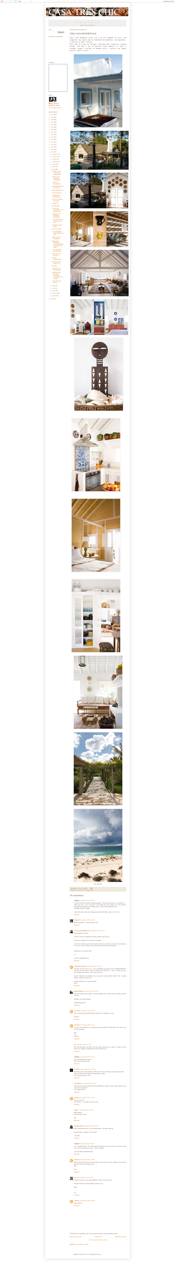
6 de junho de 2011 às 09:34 (88, 1010)
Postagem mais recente (75, 1236)
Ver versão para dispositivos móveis (98, 1240)
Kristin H (76, 920)
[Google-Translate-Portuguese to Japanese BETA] (89, 23)
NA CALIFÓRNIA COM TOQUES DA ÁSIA (58, 233)
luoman (87, 1254)
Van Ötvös (77, 1025)
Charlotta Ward (78, 1126)
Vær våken (77, 1011)
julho (53, 166)
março (54, 290)
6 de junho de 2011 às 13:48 (87, 1057)
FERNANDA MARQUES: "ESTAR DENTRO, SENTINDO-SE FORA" (58, 244)
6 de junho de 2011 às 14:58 (88, 1069)
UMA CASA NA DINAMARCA (56, 269)
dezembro (55, 154)
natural (92, 890)
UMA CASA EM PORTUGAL (56, 262)
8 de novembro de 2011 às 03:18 (84, 1177)
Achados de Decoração (80, 966)
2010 (52, 299)
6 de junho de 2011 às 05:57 (97, 930)
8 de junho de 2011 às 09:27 (87, 1143)
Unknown (76, 1098)
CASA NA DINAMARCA (56, 183)
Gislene (76, 1110)
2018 (52, 134)
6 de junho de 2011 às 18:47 (87, 1097)
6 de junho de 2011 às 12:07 (84, 1044)
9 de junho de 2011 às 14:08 (87, 1159)
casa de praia (80, 890)
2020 (52, 129)
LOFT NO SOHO (56, 229)
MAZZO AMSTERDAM (56, 258)
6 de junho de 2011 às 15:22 (89, 1083)
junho (54, 169)
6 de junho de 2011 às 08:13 (91, 991)
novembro (55, 156)
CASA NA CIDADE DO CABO (57, 200)
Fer (75, 1177)
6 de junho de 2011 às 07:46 (94, 966)
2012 (52, 149)
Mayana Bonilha (78, 991)
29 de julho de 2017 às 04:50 (87, 1200)
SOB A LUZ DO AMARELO (56, 238)
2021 (52, 127)
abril (53, 288)
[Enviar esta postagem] (91, 888)
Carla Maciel (77, 1083)
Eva (75, 1044)
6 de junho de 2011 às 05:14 (87, 900)
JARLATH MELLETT (58, 190)
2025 (52, 117)
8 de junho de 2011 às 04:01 (90, 1126)
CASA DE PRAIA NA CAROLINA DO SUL (58, 221)
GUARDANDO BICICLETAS (56, 196)
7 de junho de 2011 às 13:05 (86, 1110)
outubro (54, 159)
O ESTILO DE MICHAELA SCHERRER (56, 178)
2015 (52, 142)
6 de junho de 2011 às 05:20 (87, 920)
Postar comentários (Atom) (81, 1244)
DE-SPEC (54, 266)
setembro (54, 161)
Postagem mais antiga (120, 1236)
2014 (52, 144)
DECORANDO (56, 206)
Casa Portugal (86, 890)
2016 (52, 139)
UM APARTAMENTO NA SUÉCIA (58, 187)
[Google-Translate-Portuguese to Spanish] (97, 23)
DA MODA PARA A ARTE (57, 225)
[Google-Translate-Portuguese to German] (83, 23)
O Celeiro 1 (77, 1069)
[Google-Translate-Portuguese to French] (80, 23)
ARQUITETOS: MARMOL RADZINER (56, 215)
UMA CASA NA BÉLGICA (56, 254)
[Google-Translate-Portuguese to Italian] (86, 23)
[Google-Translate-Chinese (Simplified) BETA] (77, 23)
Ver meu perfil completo (55, 108)
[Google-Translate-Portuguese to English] (91, 23)
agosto (54, 164)
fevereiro (54, 293)
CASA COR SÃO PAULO (56, 281)
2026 (52, 114)
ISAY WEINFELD (57, 193)
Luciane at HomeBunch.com (82, 931)
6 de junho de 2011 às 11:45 (87, 1025)
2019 (52, 132)
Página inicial (98, 1236)
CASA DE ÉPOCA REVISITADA (57, 250)
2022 (52, 124)
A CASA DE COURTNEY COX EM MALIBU (57, 210)
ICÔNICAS (55, 203)
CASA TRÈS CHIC (84, 12)
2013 (52, 147)
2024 (52, 119)
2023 (52, 122)
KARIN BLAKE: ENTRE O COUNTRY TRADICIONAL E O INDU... (57, 275)
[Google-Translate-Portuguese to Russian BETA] (94, 23)
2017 (52, 137)
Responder (76, 914)
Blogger (99, 1254)
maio (53, 286)
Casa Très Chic (55, 103)
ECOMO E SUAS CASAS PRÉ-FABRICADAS (56, 172)
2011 (52, 152)
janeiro (54, 295)
